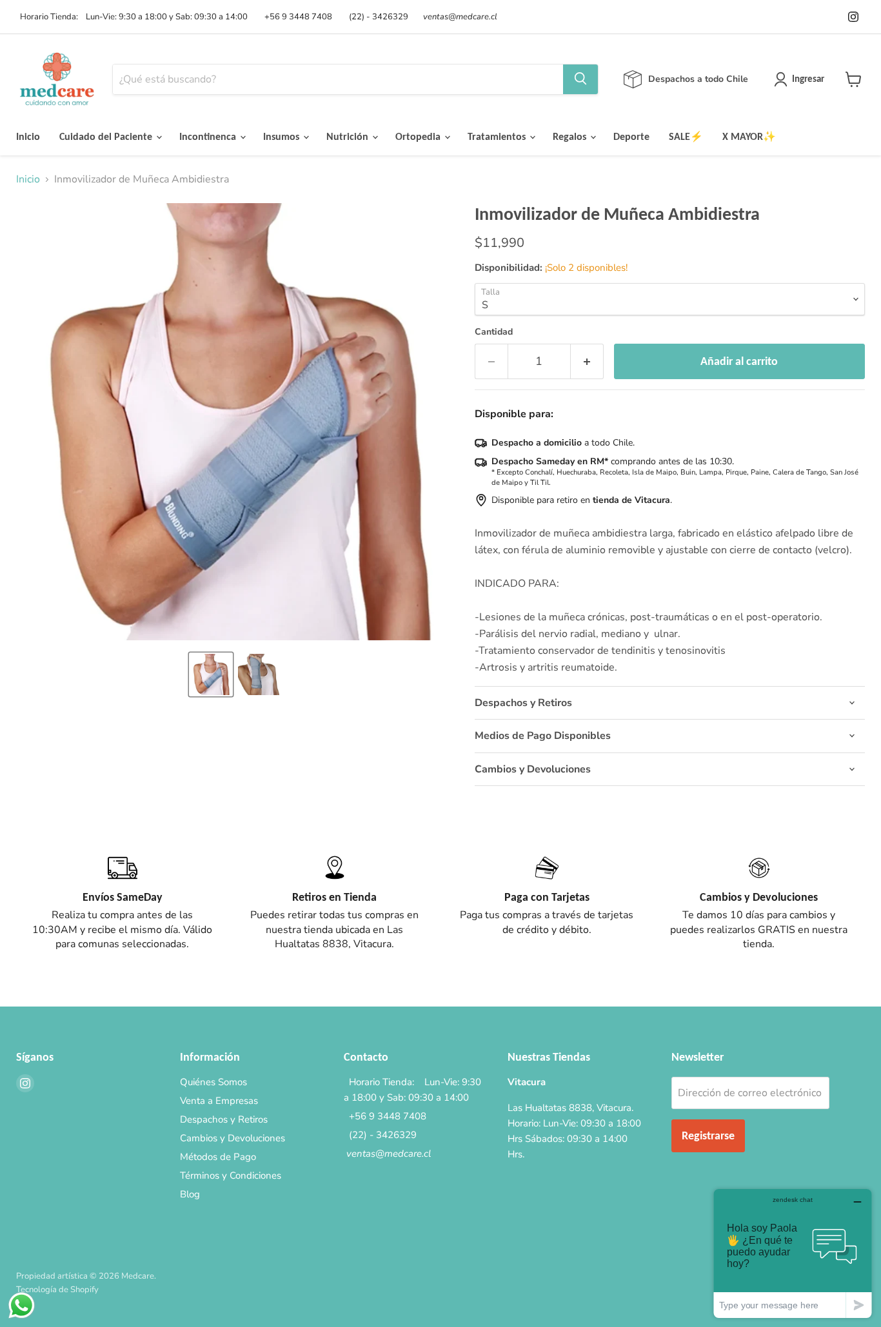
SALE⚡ (686, 136)
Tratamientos (498, 136)
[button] (211, 674)
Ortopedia (419, 136)
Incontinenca (209, 136)
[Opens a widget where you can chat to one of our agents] (792, 1253)
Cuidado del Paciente (107, 136)
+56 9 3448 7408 (296, 17)
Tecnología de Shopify (57, 1289)
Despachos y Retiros (224, 1119)
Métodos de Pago (218, 1156)
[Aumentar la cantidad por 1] (587, 361)
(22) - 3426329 (376, 17)
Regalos (571, 136)
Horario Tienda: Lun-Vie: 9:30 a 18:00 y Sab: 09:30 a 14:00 (132, 17)
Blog (190, 1194)
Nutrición (348, 136)
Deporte (631, 136)
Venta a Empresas (219, 1100)
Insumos (282, 136)
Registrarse (708, 1135)
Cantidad (494, 332)
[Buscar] (580, 79)
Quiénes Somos (213, 1082)
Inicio (28, 136)
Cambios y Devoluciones (232, 1138)
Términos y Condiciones (230, 1175)
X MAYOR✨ (749, 136)
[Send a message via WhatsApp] (21, 1305)
